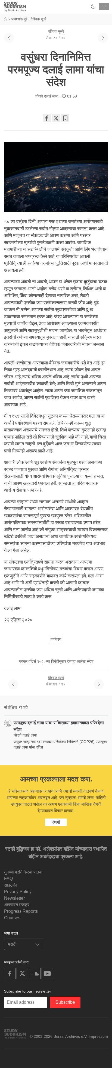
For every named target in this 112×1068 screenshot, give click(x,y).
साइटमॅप (10, 885)
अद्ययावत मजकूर (16, 904)
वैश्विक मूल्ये (56, 31)
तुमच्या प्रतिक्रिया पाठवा (23, 872)
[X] (56, 118)
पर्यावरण (56, 639)
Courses (12, 917)
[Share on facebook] (47, 118)
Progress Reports (21, 911)
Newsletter (14, 898)
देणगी (56, 822)
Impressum (98, 1036)
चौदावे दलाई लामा (46, 96)
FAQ (8, 878)
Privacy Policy (18, 891)
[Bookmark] (65, 118)
